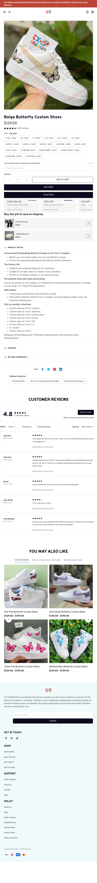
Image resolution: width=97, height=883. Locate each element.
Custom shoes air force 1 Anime (23, 318)
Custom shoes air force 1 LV (21, 324)
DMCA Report (25, 849)
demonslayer (53, 335)
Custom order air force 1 (20, 331)
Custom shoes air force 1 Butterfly (25, 311)
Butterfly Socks (21, 222)
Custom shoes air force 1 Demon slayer (27, 315)
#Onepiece (9, 335)
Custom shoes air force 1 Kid (22, 321)
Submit (53, 721)
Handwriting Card (22, 234)
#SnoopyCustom (71, 335)
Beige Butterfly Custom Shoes (42, 447)
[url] (48, 3)
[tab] (42, 105)
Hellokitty (41, 335)
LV (62, 335)
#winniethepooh (11, 338)
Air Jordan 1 (14, 328)
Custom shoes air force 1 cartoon (24, 308)
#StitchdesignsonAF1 (24, 335)
